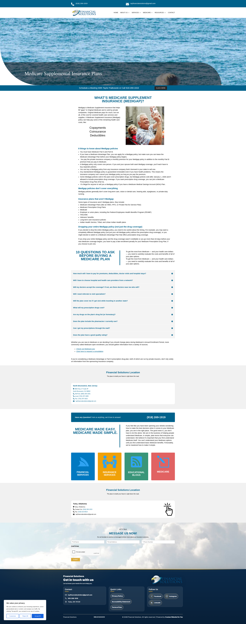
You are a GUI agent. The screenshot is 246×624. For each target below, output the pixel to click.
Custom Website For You (174, 617)
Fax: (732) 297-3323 (81, 398)
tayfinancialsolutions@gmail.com (80, 595)
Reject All (25, 616)
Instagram (173, 596)
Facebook (157, 596)
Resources (159, 12)
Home (116, 12)
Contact (171, 12)
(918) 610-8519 (83, 512)
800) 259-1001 (85, 394)
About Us (124, 12)
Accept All (38, 616)
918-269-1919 (73, 598)
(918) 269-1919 (87, 509)
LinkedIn (157, 603)
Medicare (147, 12)
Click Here (160, 88)
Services (135, 12)
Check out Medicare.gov (85, 349)
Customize (12, 616)
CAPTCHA (75, 546)
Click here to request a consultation (89, 351)
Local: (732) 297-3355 (82, 396)
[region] (25, 610)
